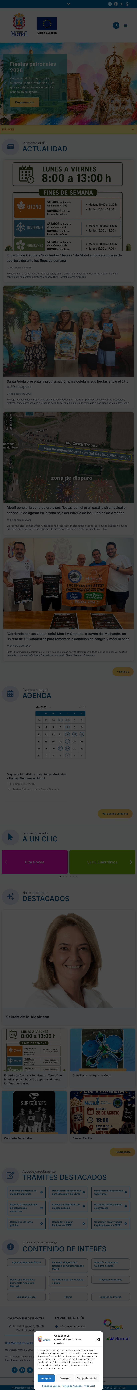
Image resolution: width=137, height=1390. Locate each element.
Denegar (65, 1378)
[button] (97, 1339)
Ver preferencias (87, 1378)
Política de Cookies (51, 1386)
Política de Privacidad (72, 1386)
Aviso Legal (89, 1386)
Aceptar (46, 1378)
